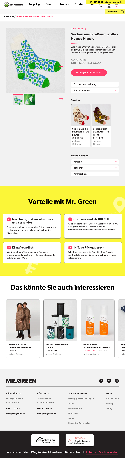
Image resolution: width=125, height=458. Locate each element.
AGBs (71, 404)
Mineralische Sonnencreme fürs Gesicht (97, 346)
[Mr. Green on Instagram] (101, 381)
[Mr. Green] (13, 4)
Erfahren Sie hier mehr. (102, 452)
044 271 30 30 (96, 2)
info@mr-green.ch (113, 2)
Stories (79, 4)
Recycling (34, 4)
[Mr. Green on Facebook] (109, 381)
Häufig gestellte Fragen (81, 399)
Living (109, 408)
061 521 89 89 (44, 409)
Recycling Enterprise (79, 423)
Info (92, 4)
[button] (62, 66)
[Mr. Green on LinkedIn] (117, 381)
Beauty (110, 404)
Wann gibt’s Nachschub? (89, 72)
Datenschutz (75, 408)
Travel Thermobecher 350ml (57, 346)
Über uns (64, 4)
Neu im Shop (112, 399)
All (13, 16)
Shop (49, 4)
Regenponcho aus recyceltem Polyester (20, 346)
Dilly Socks (77, 29)
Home (6, 16)
